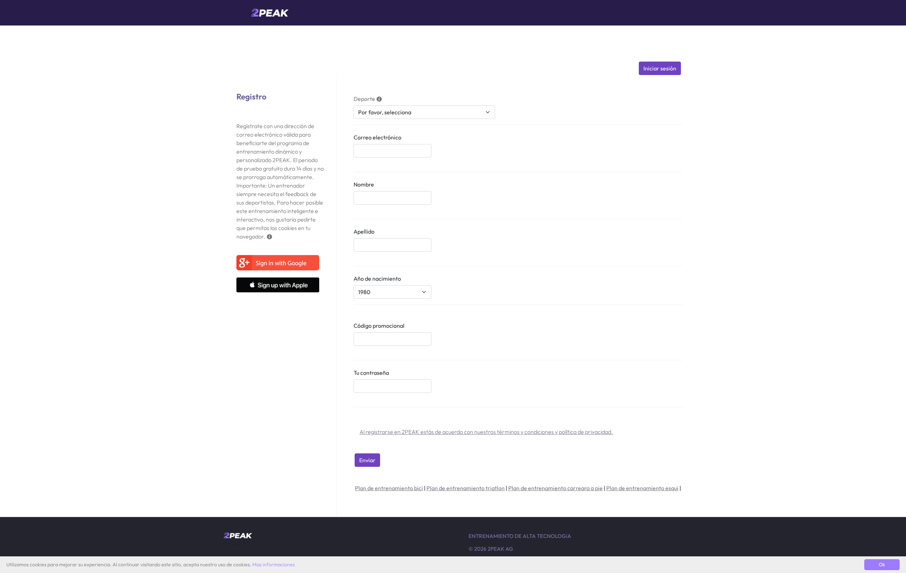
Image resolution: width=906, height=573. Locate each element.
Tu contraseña (371, 372)
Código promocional (379, 325)
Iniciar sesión (659, 68)
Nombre (364, 184)
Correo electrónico (377, 137)
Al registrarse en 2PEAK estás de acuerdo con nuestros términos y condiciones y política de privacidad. (486, 431)
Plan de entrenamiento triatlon (465, 488)
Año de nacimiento (377, 278)
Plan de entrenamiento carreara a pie (555, 488)
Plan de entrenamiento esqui (642, 488)
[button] (269, 236)
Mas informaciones (273, 564)
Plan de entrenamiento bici (389, 488)
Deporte (364, 98)
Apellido (364, 231)
